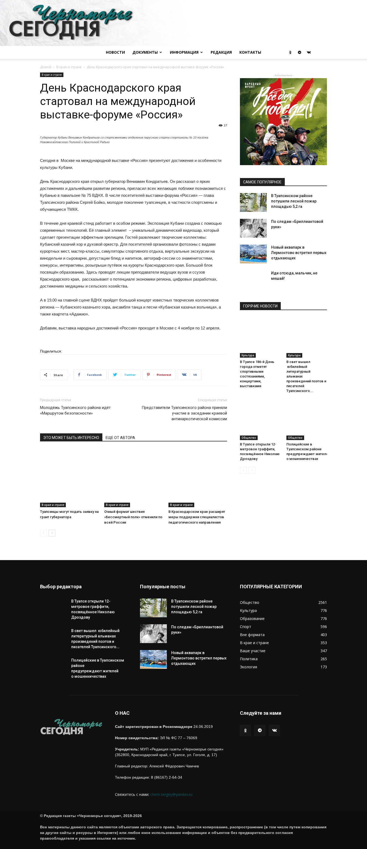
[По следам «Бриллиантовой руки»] (253, 228)
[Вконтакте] (309, 52)
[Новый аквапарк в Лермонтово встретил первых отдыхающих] (253, 254)
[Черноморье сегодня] (183, 23)
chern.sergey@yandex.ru (171, 794)
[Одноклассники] (290, 52)
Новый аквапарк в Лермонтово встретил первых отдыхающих (298, 252)
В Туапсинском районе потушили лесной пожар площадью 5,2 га (293, 201)
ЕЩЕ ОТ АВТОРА (120, 438)
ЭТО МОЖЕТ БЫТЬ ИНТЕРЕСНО (71, 438)
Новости (115, 52)
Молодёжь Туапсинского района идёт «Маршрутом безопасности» (75, 410)
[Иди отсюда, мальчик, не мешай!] (253, 283)
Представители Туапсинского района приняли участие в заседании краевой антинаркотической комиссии (184, 413)
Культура (248, 355)
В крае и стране (69, 67)
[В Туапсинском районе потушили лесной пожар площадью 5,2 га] (253, 202)
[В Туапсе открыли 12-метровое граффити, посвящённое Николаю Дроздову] (260, 419)
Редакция (221, 52)
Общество (249, 438)
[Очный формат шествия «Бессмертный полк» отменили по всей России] (133, 478)
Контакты (250, 52)
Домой (45, 67)
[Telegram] (300, 52)
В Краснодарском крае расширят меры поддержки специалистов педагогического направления (196, 517)
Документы (145, 52)
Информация (184, 52)
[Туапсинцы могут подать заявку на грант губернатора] (69, 478)
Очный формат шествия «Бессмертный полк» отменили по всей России (133, 517)
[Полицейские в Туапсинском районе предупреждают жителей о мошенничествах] (306, 419)
